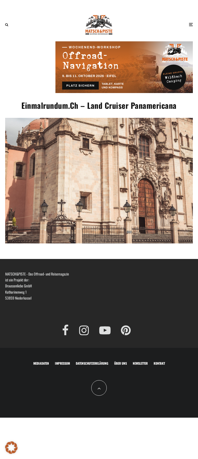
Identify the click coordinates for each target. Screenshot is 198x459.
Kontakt (159, 363)
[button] (11, 447)
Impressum (62, 363)
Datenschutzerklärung (92, 363)
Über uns (120, 363)
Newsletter (140, 363)
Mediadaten (41, 363)
